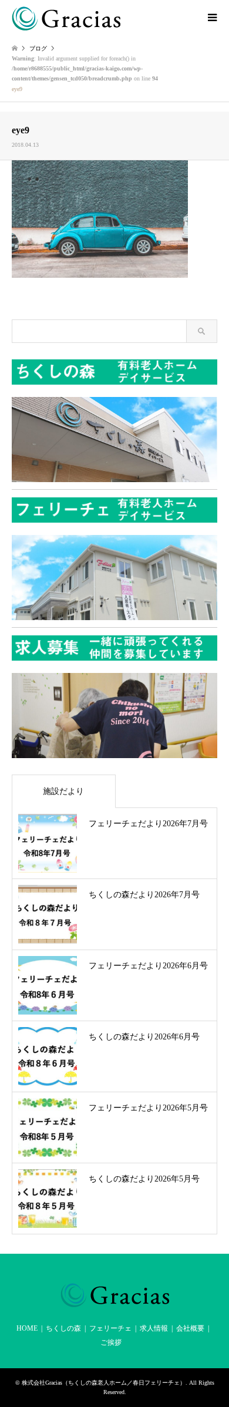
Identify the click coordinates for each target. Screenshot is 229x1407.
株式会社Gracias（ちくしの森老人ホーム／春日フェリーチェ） (104, 1382)
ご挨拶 (111, 1342)
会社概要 (190, 1328)
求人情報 (154, 1328)
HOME (27, 1328)
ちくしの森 (63, 1328)
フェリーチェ (110, 1328)
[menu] (211, 17)
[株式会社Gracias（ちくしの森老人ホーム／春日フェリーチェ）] (66, 18)
